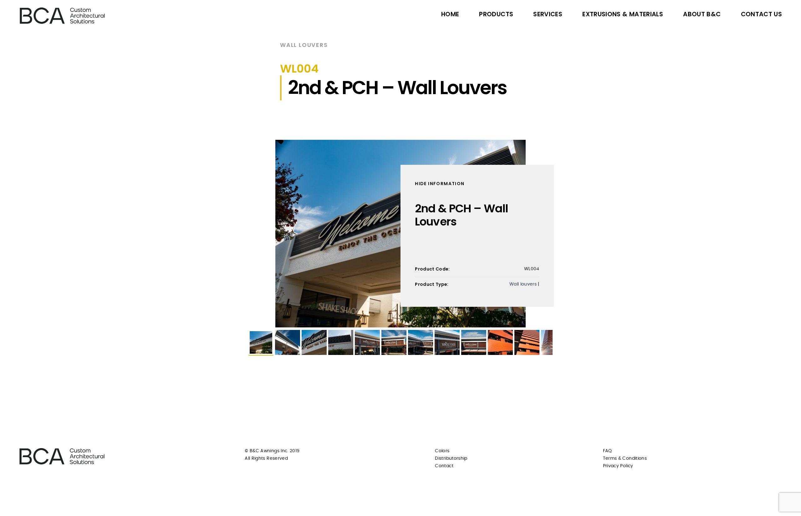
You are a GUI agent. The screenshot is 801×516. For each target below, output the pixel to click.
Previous (239, 233)
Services (547, 14)
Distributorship (451, 458)
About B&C (702, 14)
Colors (442, 451)
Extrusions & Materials (622, 14)
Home (450, 14)
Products (496, 14)
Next (562, 233)
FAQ (607, 451)
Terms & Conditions (625, 458)
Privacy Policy (618, 466)
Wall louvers (304, 45)
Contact (444, 466)
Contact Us (761, 14)
